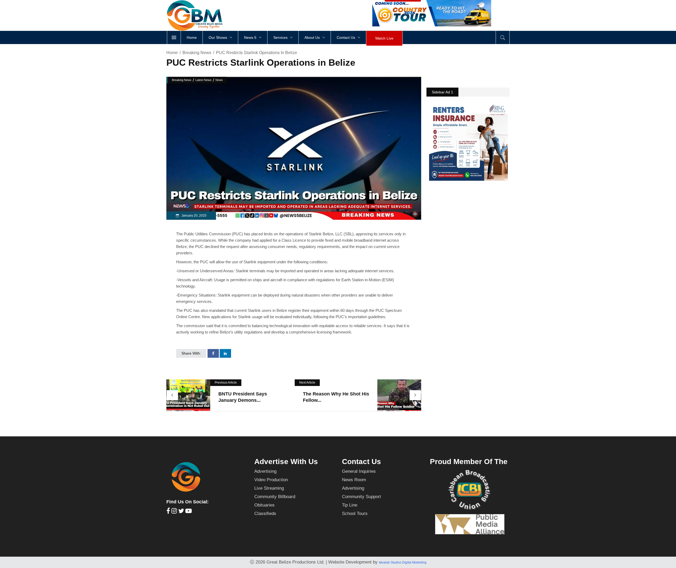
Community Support (361, 496)
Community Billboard (274, 496)
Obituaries (264, 505)
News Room (354, 479)
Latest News (203, 80)
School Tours (355, 513)
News (219, 80)
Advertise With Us (286, 461)
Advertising (265, 471)
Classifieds (265, 513)
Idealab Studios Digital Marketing (402, 562)
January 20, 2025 (193, 215)
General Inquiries (359, 471)
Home (172, 52)
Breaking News (196, 52)
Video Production (271, 479)
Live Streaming (269, 488)
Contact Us (361, 461)
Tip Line (349, 505)
